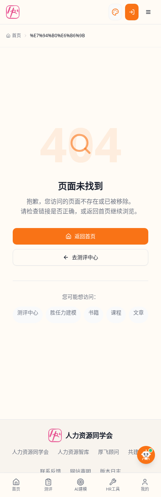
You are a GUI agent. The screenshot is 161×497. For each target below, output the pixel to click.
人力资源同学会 (30, 451)
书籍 (93, 312)
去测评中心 (85, 257)
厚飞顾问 (108, 451)
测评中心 (27, 312)
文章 (138, 312)
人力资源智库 (73, 451)
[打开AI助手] (146, 455)
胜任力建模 (63, 312)
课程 (116, 312)
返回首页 (85, 236)
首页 (16, 35)
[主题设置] (115, 12)
